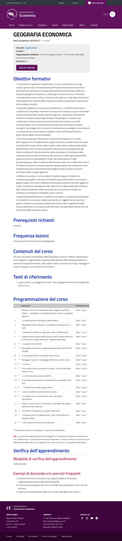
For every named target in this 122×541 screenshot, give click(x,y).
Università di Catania (14, 3)
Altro (81, 25)
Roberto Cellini (57, 527)
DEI (24, 3)
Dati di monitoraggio (49, 536)
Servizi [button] (75, 2)
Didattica (42, 25)
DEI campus (12, 527)
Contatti (94, 25)
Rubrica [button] (61, 2)
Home (11, 25)
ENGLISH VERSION (27, 67)
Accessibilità (33, 536)
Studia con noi (25, 25)
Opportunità (67, 25)
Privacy (9, 536)
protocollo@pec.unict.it (56, 521)
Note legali (20, 536)
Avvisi (55, 25)
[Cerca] (112, 14)
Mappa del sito (66, 536)
